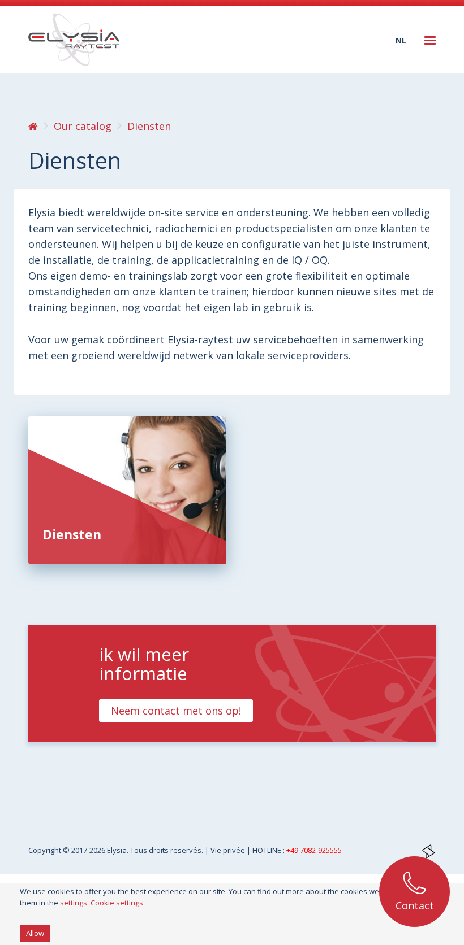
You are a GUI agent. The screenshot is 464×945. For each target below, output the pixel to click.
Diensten (71, 534)
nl (401, 40)
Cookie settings (117, 903)
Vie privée (228, 850)
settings (73, 903)
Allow (35, 933)
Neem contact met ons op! (176, 710)
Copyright (45, 850)
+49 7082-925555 (314, 850)
